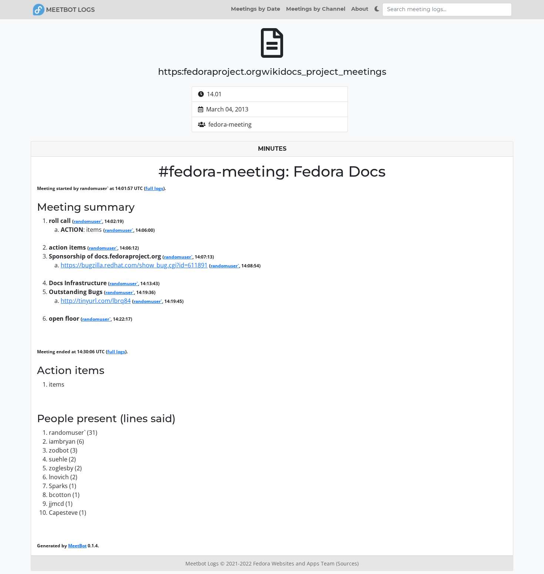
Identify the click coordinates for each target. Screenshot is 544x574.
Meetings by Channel (315, 9)
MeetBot (77, 546)
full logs (154, 188)
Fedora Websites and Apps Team (294, 563)
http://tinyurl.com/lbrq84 (96, 301)
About (359, 9)
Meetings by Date (255, 9)
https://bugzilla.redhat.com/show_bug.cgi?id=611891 (134, 265)
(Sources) (347, 563)
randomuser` (88, 221)
